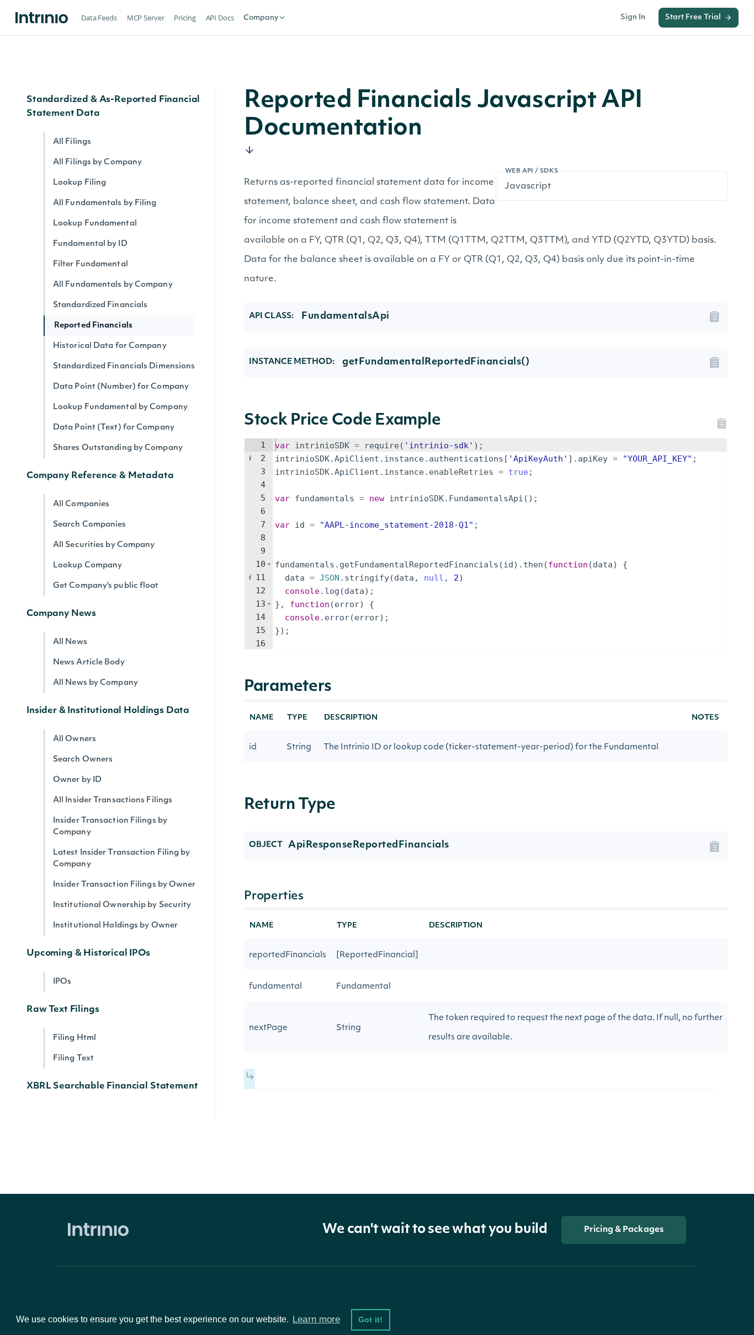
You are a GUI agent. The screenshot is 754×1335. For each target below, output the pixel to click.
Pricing (184, 18)
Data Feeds (99, 18)
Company (260, 18)
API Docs (220, 18)
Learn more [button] (316, 1319)
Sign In (632, 17)
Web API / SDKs (532, 171)
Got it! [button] (370, 1319)
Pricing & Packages (623, 1230)
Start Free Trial (693, 17)
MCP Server (145, 18)
